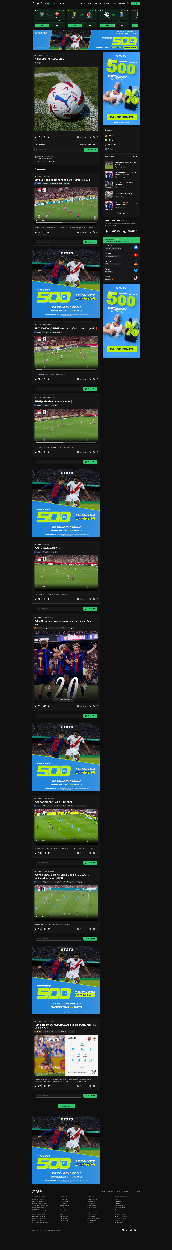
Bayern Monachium (120, 1214)
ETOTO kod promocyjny (39, 1199)
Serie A (62, 1212)
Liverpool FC (118, 1203)
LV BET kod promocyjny (39, 1210)
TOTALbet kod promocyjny (40, 1222)
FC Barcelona (119, 1212)
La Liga (62, 1207)
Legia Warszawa (92, 1199)
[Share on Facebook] (94, 137)
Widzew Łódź (91, 1216)
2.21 (72, 21)
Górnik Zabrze (91, 1205)
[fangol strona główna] (37, 3)
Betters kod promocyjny (39, 1216)
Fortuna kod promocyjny (39, 1212)
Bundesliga (63, 1210)
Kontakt (118, 1191)
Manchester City (120, 1205)
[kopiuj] (97, 137)
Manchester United (120, 1207)
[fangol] (37, 1191)
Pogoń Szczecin (92, 1214)
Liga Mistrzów (64, 1216)
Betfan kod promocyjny (39, 1214)
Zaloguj (135, 3)
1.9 (104, 21)
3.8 (92, 21)
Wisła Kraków (91, 1201)
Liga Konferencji (64, 1220)
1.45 (59, 21)
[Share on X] (90, 137)
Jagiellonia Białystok (93, 1212)
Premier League (64, 1205)
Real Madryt (118, 1210)
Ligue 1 (62, 1214)
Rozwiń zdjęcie (65, 700)
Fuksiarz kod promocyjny (39, 1207)
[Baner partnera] (86, 40)
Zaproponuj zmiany (107, 1191)
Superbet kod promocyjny (40, 1205)
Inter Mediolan (119, 1222)
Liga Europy (63, 1218)
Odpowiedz (51, 161)
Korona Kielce (91, 1222)
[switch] (47, 3)
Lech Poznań (91, 1203)
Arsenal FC (118, 1199)
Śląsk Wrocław (91, 1207)
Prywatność (136, 1191)
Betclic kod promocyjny (39, 1218)
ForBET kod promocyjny (39, 1220)
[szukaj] (128, 3)
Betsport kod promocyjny (39, 1203)
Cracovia (90, 1210)
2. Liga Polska (64, 1203)
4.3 (49, 21)
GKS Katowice (91, 1220)
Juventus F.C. (119, 1220)
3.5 (114, 21)
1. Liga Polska (64, 1201)
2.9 (82, 21)
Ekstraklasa (63, 1199)
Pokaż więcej (121, 213)
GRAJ (42, 25)
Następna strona (65, 1106)
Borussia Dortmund (121, 1216)
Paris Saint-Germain (121, 1218)
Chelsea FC (118, 1201)
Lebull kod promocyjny (39, 1201)
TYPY (56, 25)
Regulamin (127, 1191)
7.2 (39, 21)
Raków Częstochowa (93, 1218)
